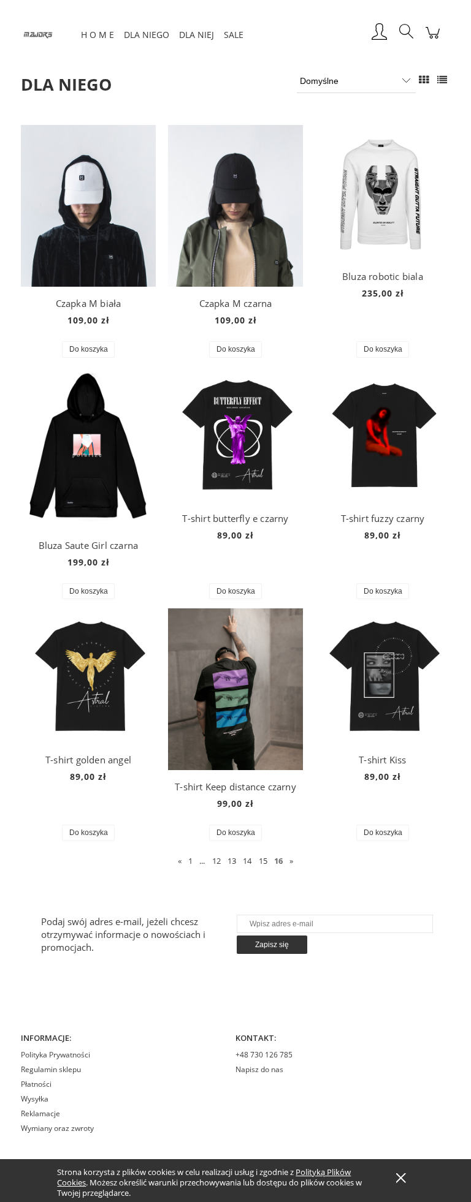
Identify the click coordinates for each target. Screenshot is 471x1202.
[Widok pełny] (442, 79)
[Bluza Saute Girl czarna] (88, 448)
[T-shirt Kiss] (382, 675)
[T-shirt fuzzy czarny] (382, 434)
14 (247, 860)
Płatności (36, 1084)
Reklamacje (40, 1113)
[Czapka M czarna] (235, 206)
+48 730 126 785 (264, 1054)
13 (232, 860)
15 (263, 860)
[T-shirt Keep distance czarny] (235, 689)
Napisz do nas (259, 1069)
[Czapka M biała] (88, 206)
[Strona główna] (48, 32)
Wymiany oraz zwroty (57, 1128)
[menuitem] (97, 34)
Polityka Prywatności (55, 1054)
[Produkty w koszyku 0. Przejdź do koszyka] (433, 39)
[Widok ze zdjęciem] (424, 79)
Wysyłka (34, 1099)
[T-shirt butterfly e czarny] (235, 434)
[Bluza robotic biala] (382, 192)
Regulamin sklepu (51, 1069)
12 (216, 860)
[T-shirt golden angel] (88, 675)
